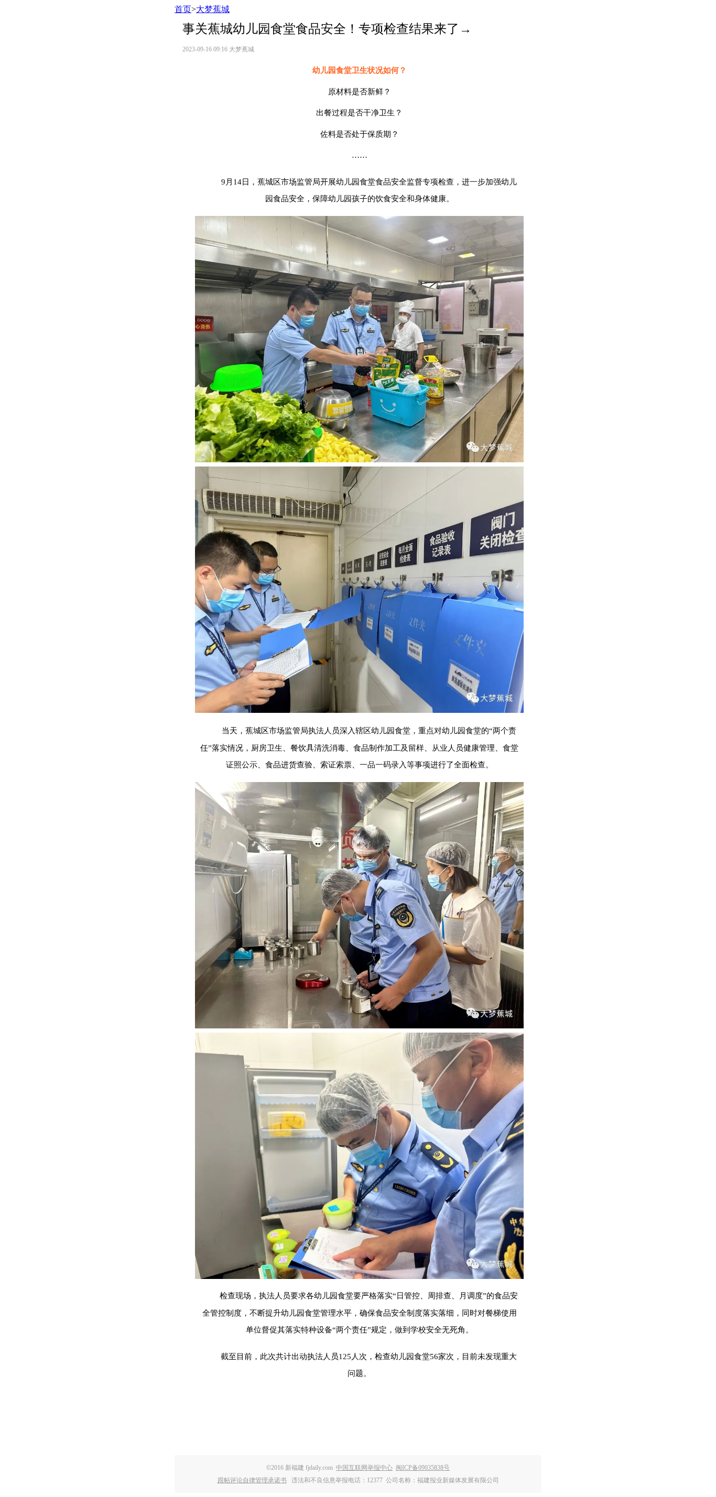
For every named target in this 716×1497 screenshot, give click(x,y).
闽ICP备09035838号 (423, 1467)
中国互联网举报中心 (364, 1467)
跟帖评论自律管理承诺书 (252, 1480)
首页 (183, 9)
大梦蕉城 (213, 9)
